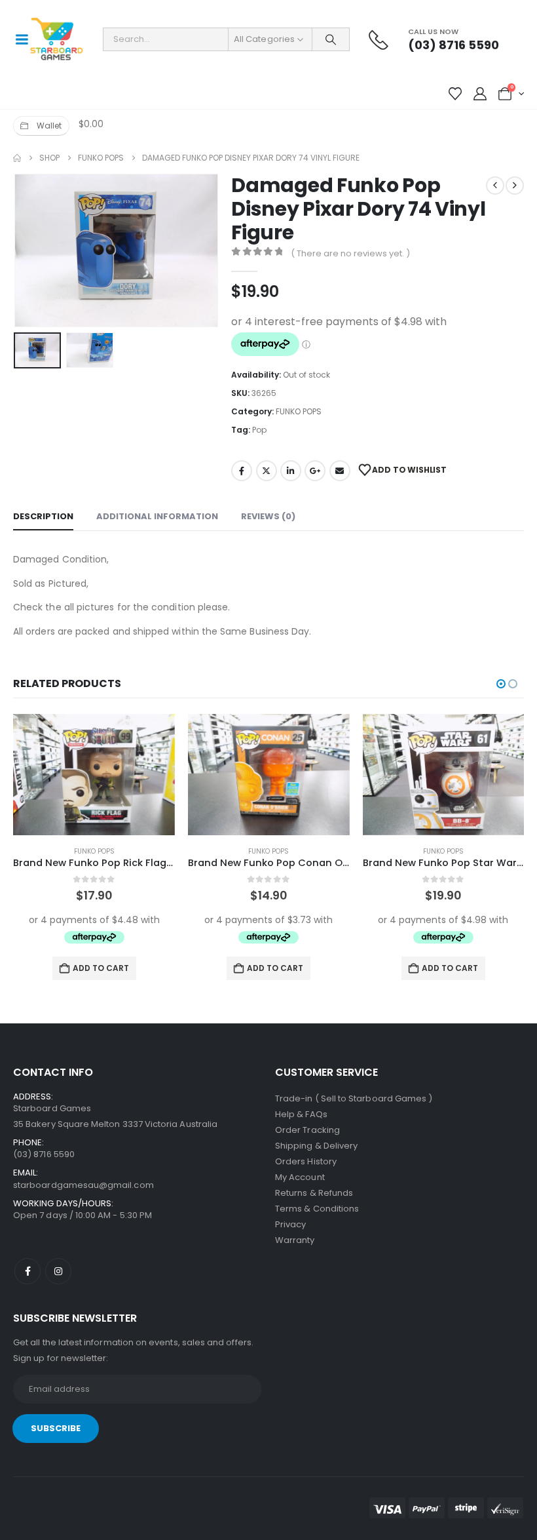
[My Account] (480, 94)
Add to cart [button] (101, 968)
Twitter (266, 470)
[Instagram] (58, 1271)
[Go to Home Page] (17, 158)
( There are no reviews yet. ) (350, 253)
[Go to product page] (94, 774)
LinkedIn (290, 470)
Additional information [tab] (157, 516)
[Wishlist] (455, 94)
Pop (259, 429)
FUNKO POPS (299, 411)
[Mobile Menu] (21, 39)
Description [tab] (43, 516)
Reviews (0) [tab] (268, 516)
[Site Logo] (56, 39)
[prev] (495, 185)
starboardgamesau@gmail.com (83, 1185)
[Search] (330, 39)
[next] (515, 185)
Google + (315, 470)
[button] (29, 250)
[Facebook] (27, 1271)
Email (339, 470)
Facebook (241, 470)
